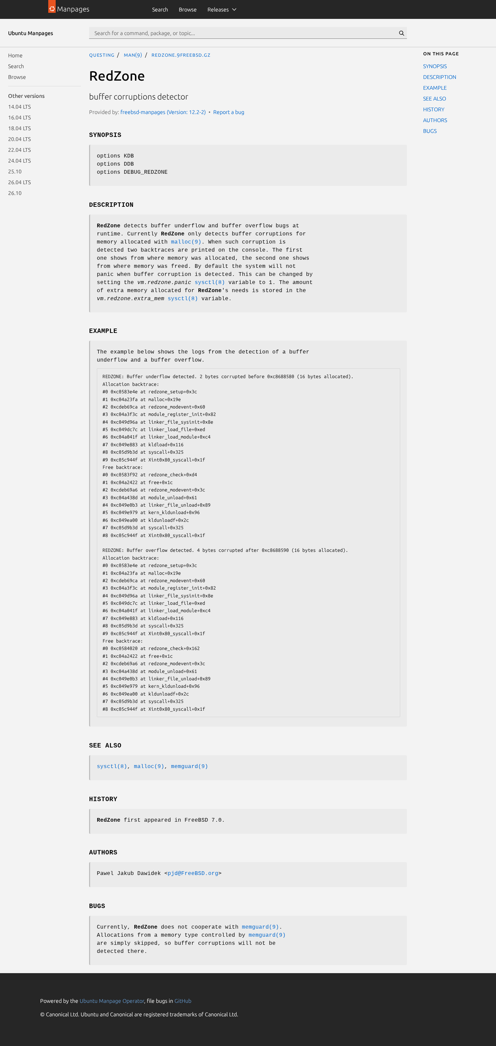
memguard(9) (189, 767)
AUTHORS (435, 120)
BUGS (430, 131)
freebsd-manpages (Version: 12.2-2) (163, 112)
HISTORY (433, 109)
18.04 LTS (19, 128)
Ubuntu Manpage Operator (112, 1001)
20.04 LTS (19, 139)
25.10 (15, 171)
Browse (188, 9)
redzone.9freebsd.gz (180, 55)
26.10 (15, 193)
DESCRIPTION (439, 77)
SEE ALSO (434, 98)
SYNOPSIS (435, 66)
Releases (218, 9)
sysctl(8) (210, 283)
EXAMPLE (435, 88)
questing (101, 55)
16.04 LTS (19, 117)
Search (160, 9)
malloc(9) (186, 242)
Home (15, 55)
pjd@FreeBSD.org (193, 874)
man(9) (133, 55)
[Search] (401, 33)
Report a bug (228, 112)
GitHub (182, 1001)
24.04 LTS (19, 161)
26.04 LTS (19, 182)
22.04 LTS (19, 150)
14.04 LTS (19, 107)
